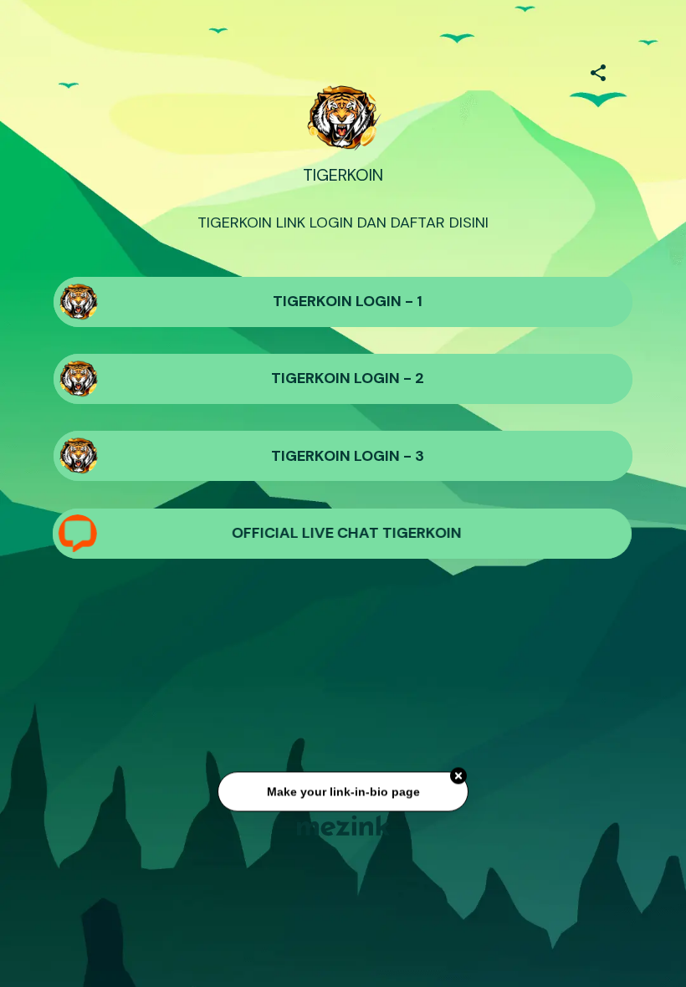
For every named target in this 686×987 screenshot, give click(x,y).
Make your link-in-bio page (342, 792)
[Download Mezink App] (343, 825)
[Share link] (598, 70)
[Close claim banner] (458, 777)
